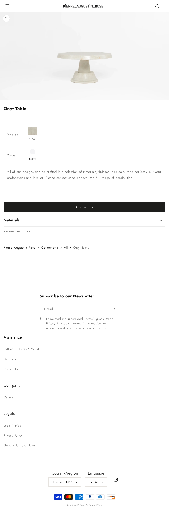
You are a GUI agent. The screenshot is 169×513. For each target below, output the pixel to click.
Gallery (8, 397)
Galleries (10, 359)
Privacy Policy (13, 435)
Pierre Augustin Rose (19, 247)
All (66, 247)
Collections (49, 247)
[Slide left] (75, 94)
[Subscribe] (114, 309)
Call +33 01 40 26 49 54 (21, 349)
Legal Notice (12, 425)
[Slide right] (94, 94)
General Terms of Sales (19, 445)
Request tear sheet (17, 231)
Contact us (84, 207)
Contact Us (11, 369)
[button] (7, 6)
